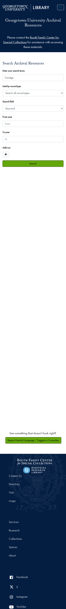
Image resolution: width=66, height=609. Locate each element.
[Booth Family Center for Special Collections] (34, 461)
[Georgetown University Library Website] (26, 7)
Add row (7, 147)
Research (14, 530)
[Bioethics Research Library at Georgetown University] (34, 470)
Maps (12, 501)
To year (6, 132)
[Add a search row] (6, 154)
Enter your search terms (14, 70)
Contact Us (15, 476)
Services (14, 522)
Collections (15, 539)
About (12, 555)
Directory (14, 484)
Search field (8, 101)
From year (7, 116)
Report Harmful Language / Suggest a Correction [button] (33, 440)
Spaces (13, 547)
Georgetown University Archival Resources (33, 23)
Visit (11, 492)
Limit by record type (12, 86)
